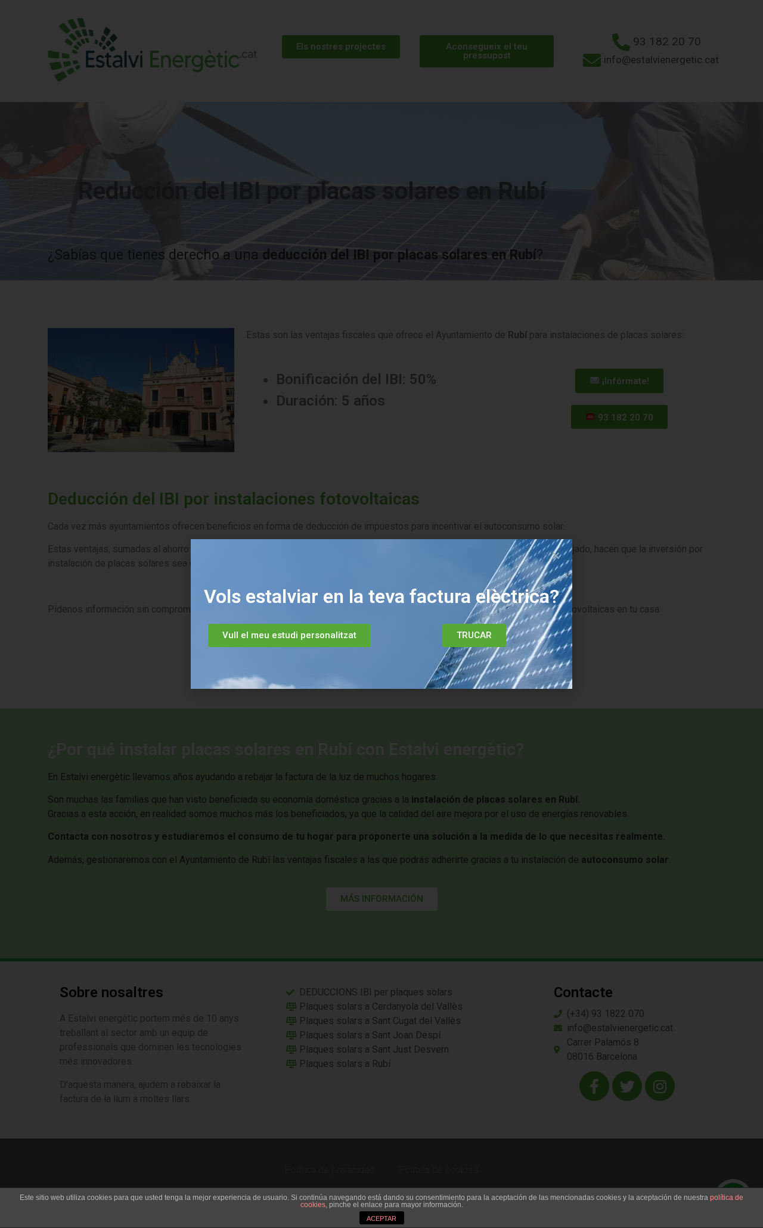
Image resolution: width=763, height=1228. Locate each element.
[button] (289, 635)
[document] (381, 614)
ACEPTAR (381, 1218)
